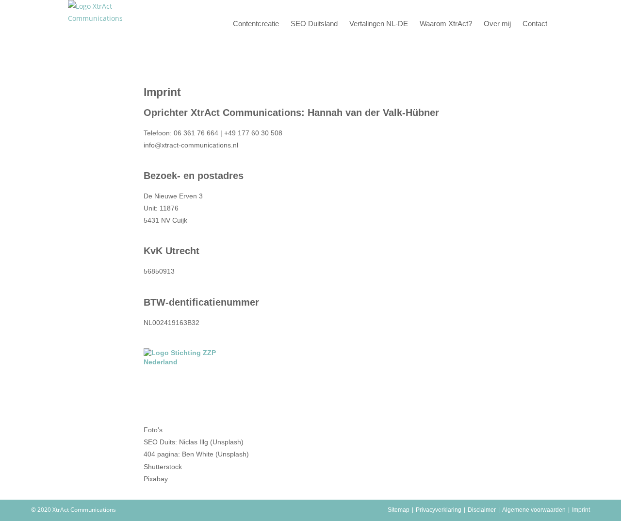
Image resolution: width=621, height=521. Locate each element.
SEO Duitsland (314, 23)
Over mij (497, 23)
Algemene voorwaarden (534, 509)
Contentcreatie (256, 23)
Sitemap (398, 509)
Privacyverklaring (438, 509)
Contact (535, 23)
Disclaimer (482, 509)
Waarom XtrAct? (446, 23)
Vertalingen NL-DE (378, 23)
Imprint (581, 509)
